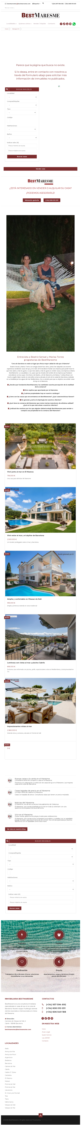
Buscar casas (22, 156)
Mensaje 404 (16, 29)
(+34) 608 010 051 (51, 200)
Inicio (44, 1029)
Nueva (7, 426)
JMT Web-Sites (46, 1120)
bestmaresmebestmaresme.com (18, 3)
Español (37, 3)
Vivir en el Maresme (23, 815)
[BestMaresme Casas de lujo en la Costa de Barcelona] (40, 16)
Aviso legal (46, 1032)
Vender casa (40, 169)
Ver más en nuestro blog (16, 829)
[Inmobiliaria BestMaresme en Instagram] (70, 24)
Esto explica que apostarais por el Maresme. (41, 390)
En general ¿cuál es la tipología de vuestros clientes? (41, 400)
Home (6, 29)
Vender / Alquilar (39, 24)
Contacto (51, 24)
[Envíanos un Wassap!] (74, 24)
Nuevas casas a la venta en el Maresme (32, 779)
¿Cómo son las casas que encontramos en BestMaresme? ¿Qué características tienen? (41, 397)
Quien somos (46, 1035)
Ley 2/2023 (46, 1038)
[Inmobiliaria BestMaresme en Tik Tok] (64, 24)
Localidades (11, 24)
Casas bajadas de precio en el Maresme (32, 791)
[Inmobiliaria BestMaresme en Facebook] (61, 24)
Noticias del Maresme (24, 803)
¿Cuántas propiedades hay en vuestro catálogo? (41, 393)
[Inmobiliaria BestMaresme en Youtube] (67, 24)
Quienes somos (24, 24)
